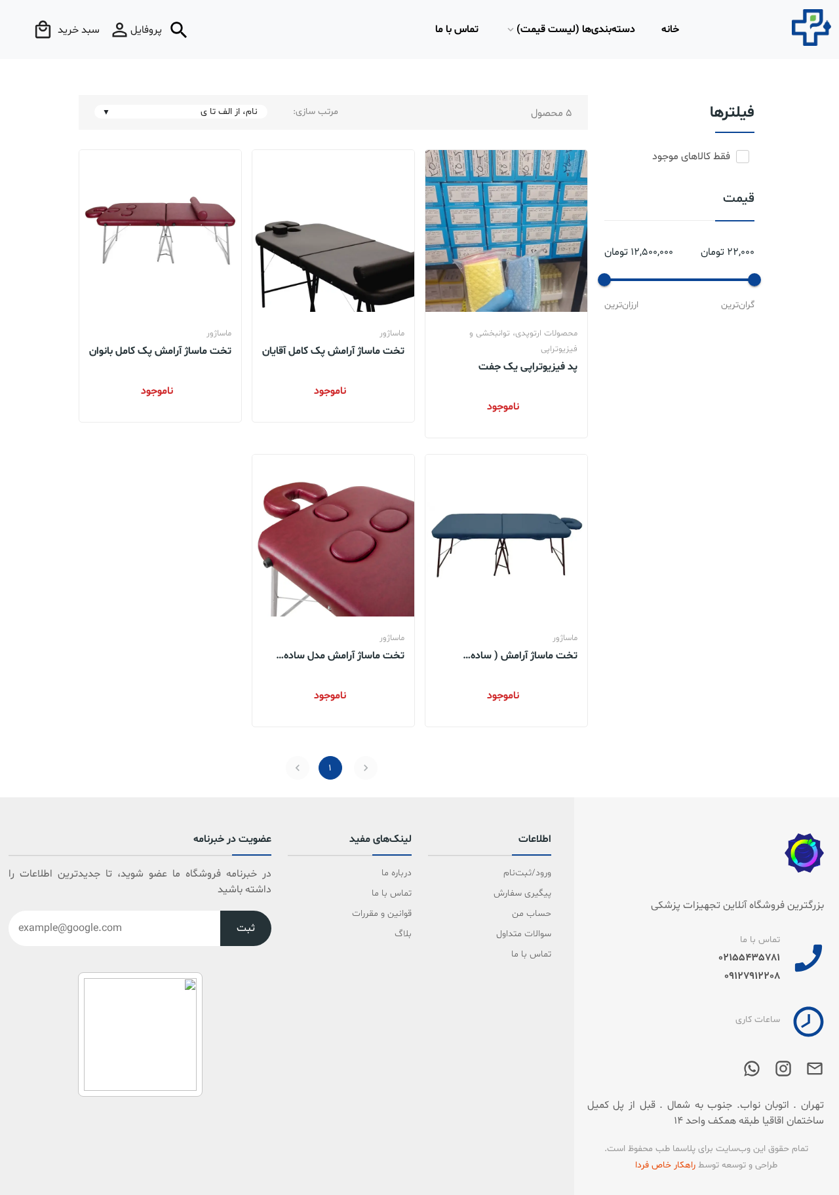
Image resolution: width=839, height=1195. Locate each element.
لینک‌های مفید (380, 839)
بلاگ (403, 934)
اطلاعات (534, 839)
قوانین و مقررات (381, 913)
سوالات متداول (523, 934)
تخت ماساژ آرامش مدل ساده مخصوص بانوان (344, 655)
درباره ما (396, 873)
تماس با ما (456, 29)
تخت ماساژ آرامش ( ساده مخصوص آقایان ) (524, 655)
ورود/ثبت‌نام (527, 873)
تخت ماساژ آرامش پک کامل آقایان (333, 350)
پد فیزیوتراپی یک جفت (527, 366)
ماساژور (392, 333)
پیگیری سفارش (522, 893)
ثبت (246, 928)
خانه (670, 29)
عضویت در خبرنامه (232, 839)
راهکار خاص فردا (665, 1165)
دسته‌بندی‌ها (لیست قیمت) (576, 29)
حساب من (531, 913)
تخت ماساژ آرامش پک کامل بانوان (160, 350)
